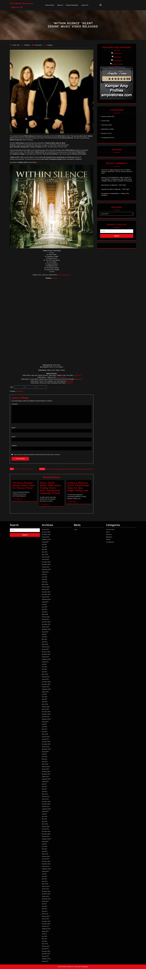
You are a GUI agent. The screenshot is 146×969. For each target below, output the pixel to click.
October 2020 (45, 686)
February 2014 (46, 886)
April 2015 (44, 851)
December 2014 (46, 861)
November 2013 (46, 893)
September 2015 (46, 839)
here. (37, 162)
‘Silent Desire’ (51, 365)
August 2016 (45, 811)
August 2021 (45, 661)
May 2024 (44, 579)
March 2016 (45, 824)
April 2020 (44, 701)
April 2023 (44, 612)
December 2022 (46, 622)
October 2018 (45, 746)
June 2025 (44, 547)
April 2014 (44, 881)
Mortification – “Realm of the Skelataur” (115, 194)
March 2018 (45, 764)
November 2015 (46, 834)
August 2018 (45, 751)
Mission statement (72, 5)
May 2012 (44, 938)
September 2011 (46, 958)
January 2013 (45, 918)
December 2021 (46, 651)
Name (14, 428)
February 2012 (46, 946)
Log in (75, 529)
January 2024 (45, 589)
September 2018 (46, 749)
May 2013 (44, 908)
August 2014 (45, 871)
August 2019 (45, 721)
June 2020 (44, 696)
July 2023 (44, 604)
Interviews (104, 125)
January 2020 (45, 709)
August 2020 (45, 691)
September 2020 (46, 689)
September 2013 (46, 898)
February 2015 (46, 856)
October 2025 (45, 537)
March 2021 (45, 674)
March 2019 (45, 734)
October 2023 (45, 597)
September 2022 (46, 629)
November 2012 (46, 923)
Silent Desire (30, 387)
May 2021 (44, 669)
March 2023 (45, 614)
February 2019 (46, 736)
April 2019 (44, 731)
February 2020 (46, 706)
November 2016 (46, 804)
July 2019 (44, 724)
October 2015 (45, 836)
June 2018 (44, 756)
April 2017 (44, 791)
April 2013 (44, 911)
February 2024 (46, 587)
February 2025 (46, 557)
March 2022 (45, 644)
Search (116, 236)
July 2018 (44, 754)
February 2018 (46, 766)
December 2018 (46, 741)
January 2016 (45, 829)
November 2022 (46, 624)
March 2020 (45, 704)
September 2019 (46, 719)
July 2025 (44, 544)
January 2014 (45, 888)
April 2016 (44, 821)
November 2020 (46, 684)
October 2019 (45, 716)
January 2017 (45, 799)
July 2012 (44, 933)
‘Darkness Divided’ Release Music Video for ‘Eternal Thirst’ (23, 485)
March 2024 (45, 584)
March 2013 (45, 913)
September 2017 (46, 779)
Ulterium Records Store (64, 275)
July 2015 (44, 844)
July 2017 (44, 784)
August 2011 (45, 961)
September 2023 (46, 599)
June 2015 (44, 846)
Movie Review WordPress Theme (68, 966)
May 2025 (44, 549)
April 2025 (44, 552)
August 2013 (45, 901)
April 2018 (44, 761)
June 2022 (44, 636)
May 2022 (44, 639)
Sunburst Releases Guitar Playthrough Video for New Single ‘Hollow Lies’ (78, 486)
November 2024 (46, 564)
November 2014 (46, 864)
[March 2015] (77, 375)
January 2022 (45, 649)
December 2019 (46, 711)
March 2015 (45, 854)
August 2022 (45, 631)
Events (103, 120)
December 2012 (46, 921)
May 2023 (44, 609)
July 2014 (44, 874)
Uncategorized (105, 137)
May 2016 (44, 819)
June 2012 (44, 936)
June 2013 (44, 906)
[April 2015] (69, 381)
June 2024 (44, 577)
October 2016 (45, 806)
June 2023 (44, 607)
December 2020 (46, 681)
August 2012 (45, 931)
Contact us (84, 5)
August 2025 (45, 542)
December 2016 (46, 801)
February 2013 (46, 916)
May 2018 (44, 759)
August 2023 (45, 602)
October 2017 (45, 776)
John (58, 20)
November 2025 (46, 534)
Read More (17, 499)
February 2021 (46, 676)
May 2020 (44, 699)
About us (60, 5)
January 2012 (45, 948)
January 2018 (45, 769)
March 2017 (45, 794)
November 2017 (46, 774)
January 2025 (45, 559)
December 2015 (46, 831)
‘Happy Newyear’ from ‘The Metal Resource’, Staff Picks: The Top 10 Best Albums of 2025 (116, 171)
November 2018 (46, 744)
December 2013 (46, 891)
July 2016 (44, 814)
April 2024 (44, 582)
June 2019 (44, 726)
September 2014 (46, 869)
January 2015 (45, 859)
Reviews (104, 133)
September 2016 (46, 809)
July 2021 (44, 664)
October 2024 (45, 567)
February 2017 (46, 796)
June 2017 (44, 786)
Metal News (19, 391)
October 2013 (45, 896)
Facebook (55, 278)
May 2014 (44, 879)
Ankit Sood (60, 12)
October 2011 (45, 956)
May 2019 (44, 729)
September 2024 (46, 569)
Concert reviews (106, 116)
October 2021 (45, 656)
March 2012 (45, 943)
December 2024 (46, 562)
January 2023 (45, 619)
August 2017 (45, 781)
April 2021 (44, 671)
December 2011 (46, 951)
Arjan (59, 16)
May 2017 (44, 789)
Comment (15, 404)
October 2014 (45, 866)
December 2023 (46, 592)
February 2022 (46, 646)
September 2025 (46, 539)
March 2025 (45, 554)
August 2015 (45, 841)
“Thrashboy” (61, 8)
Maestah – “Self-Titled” (119, 185)
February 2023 (46, 617)
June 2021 (44, 666)
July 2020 (44, 694)
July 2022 (44, 634)
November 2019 (46, 714)
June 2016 (44, 816)
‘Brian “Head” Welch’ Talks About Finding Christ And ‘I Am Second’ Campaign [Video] (50, 487)
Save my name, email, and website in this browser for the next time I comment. (37, 454)
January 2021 (45, 679)
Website (14, 445)
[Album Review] (61, 377)
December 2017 (46, 771)
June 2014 (44, 876)
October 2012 (45, 926)
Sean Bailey (61, 31)
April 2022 (44, 641)
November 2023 (46, 594)
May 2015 (44, 849)
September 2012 (46, 928)
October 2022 (45, 627)
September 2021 (46, 659)
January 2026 (45, 529)
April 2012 (44, 941)
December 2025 (46, 532)
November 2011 (46, 953)
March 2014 (45, 883)
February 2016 (46, 826)
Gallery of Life (19, 387)
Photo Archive (49, 5)
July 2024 (44, 574)
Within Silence (41, 387)
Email (14, 437)
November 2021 (46, 654)
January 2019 (45, 739)
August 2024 (45, 572)
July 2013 (44, 903)
